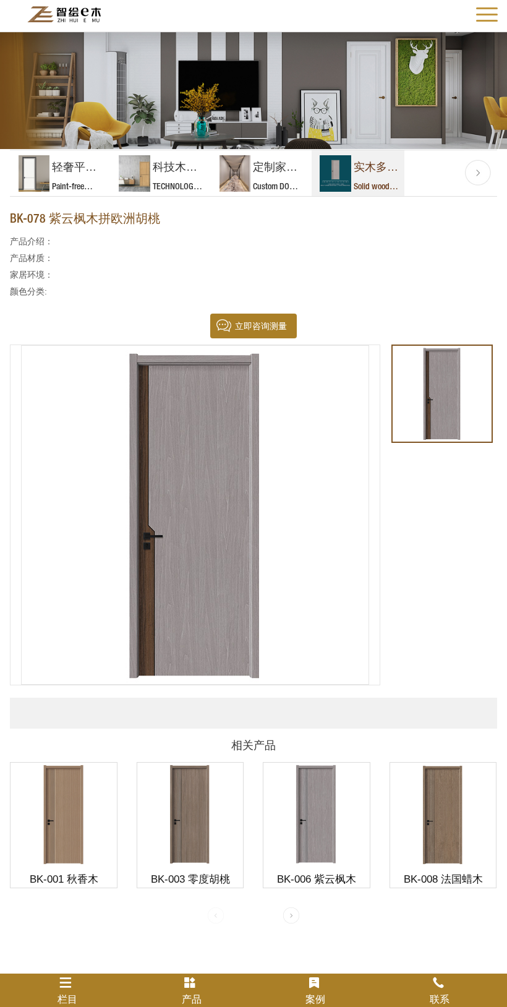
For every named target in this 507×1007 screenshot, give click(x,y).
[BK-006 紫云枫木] (316, 813)
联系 (439, 999)
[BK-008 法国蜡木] (443, 813)
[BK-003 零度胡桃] (190, 813)
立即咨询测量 (261, 326)
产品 (192, 999)
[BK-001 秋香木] (63, 813)
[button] (478, 173)
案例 (315, 999)
